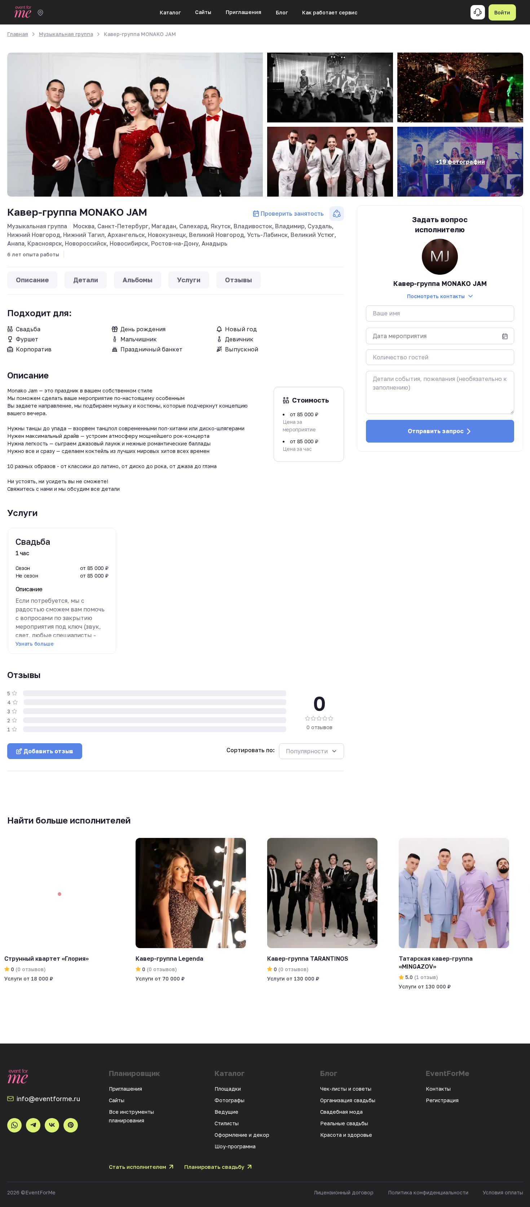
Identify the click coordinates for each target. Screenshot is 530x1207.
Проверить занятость (292, 213)
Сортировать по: (250, 750)
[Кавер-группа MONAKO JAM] (135, 125)
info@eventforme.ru (48, 1099)
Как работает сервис (329, 12)
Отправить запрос (436, 431)
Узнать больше (35, 644)
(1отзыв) (425, 977)
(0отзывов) (30, 969)
